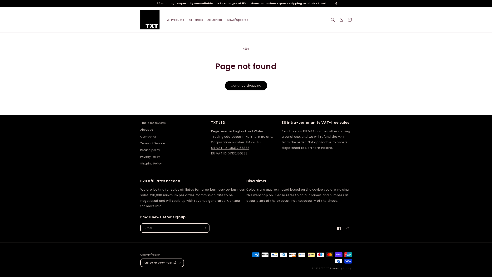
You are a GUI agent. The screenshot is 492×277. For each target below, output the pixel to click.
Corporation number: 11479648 (236, 142)
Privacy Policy (150, 157)
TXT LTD (325, 268)
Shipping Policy (151, 163)
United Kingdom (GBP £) (160, 262)
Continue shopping (246, 85)
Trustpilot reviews (153, 123)
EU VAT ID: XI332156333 (229, 153)
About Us (146, 130)
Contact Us (148, 136)
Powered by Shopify (341, 268)
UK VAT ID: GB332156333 (230, 148)
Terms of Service (152, 143)
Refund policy (150, 150)
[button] (333, 20)
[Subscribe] (205, 228)
